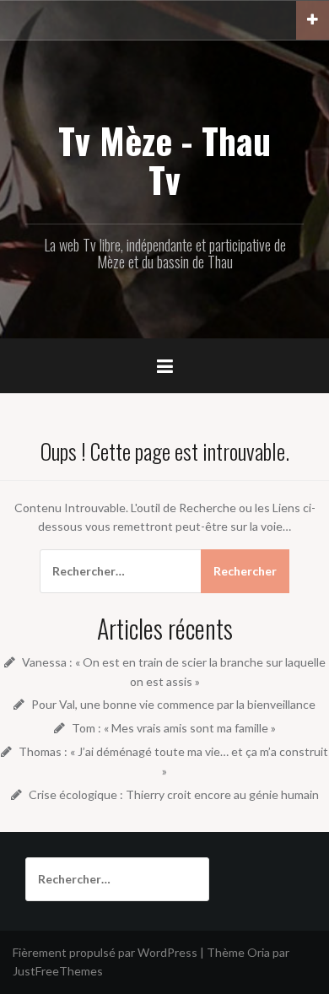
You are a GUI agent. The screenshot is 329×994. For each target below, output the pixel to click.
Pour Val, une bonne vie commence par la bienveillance (173, 704)
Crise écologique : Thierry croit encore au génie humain (174, 794)
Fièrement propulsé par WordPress (105, 952)
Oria (258, 952)
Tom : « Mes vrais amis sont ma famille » (174, 728)
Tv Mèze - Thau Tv (164, 159)
